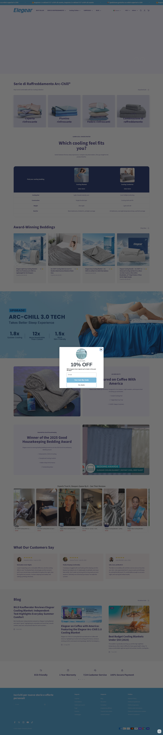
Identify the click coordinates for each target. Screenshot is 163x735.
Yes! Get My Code (81, 380)
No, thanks (81, 385)
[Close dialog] (101, 349)
